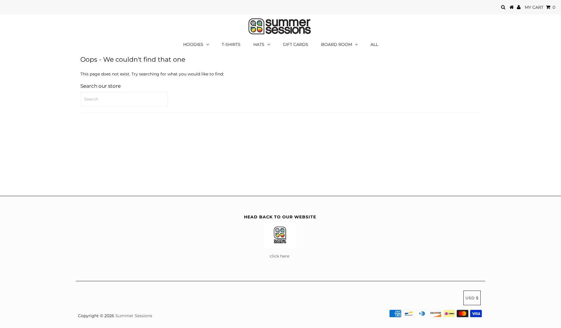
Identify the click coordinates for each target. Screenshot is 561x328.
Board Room (336, 44)
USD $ (472, 298)
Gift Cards (295, 44)
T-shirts (231, 44)
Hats (258, 44)
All (374, 44)
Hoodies (193, 44)
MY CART (540, 7)
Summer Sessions (133, 315)
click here (280, 256)
